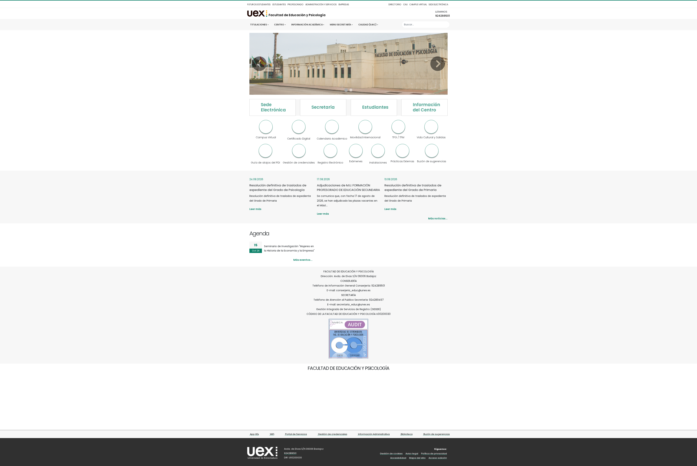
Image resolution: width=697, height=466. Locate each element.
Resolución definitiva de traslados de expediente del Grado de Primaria (412, 187)
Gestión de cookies (391, 453)
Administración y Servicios (321, 4)
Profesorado (295, 4)
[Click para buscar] (446, 24)
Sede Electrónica (438, 4)
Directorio (394, 4)
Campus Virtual (418, 4)
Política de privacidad (434, 453)
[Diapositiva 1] (346, 90)
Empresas (344, 4)
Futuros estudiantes (259, 4)
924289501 (442, 16)
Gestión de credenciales (332, 434)
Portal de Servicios (296, 434)
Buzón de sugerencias (436, 434)
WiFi (271, 434)
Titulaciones (258, 24)
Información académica (307, 24)
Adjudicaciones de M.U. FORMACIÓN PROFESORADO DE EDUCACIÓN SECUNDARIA (348, 187)
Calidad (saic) (367, 24)
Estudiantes (279, 4)
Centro (279, 24)
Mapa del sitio (417, 457)
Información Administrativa (374, 434)
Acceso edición (438, 457)
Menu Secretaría (340, 24)
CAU (405, 4)
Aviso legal (411, 453)
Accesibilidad (398, 457)
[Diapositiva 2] (351, 90)
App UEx (254, 434)
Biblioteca (406, 434)
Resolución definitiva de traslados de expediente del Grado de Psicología (277, 187)
